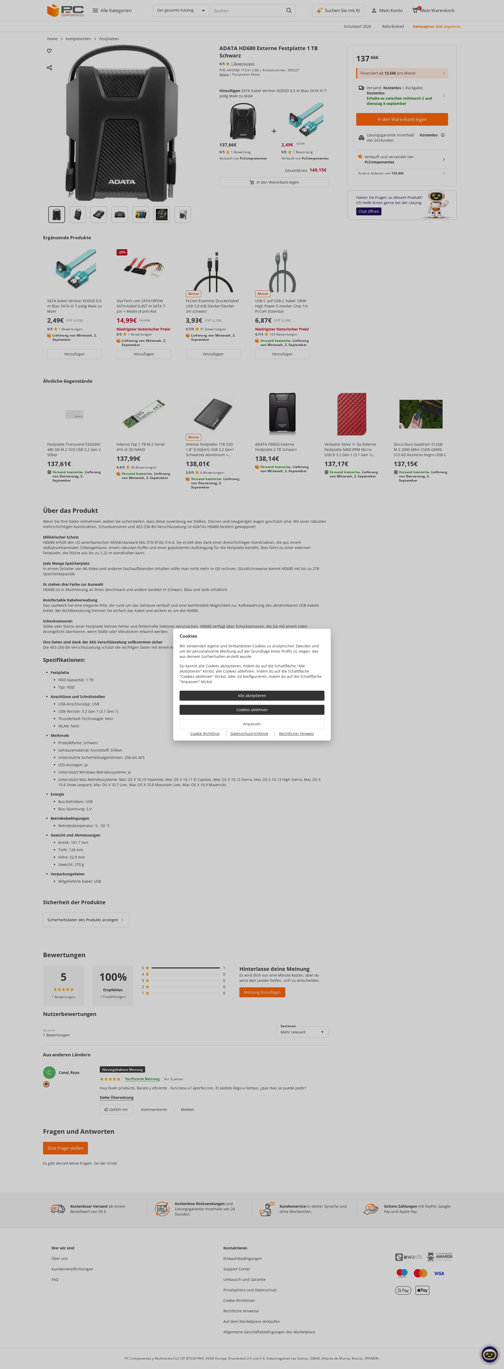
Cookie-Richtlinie (205, 733)
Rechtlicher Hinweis (296, 733)
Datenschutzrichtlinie (249, 733)
